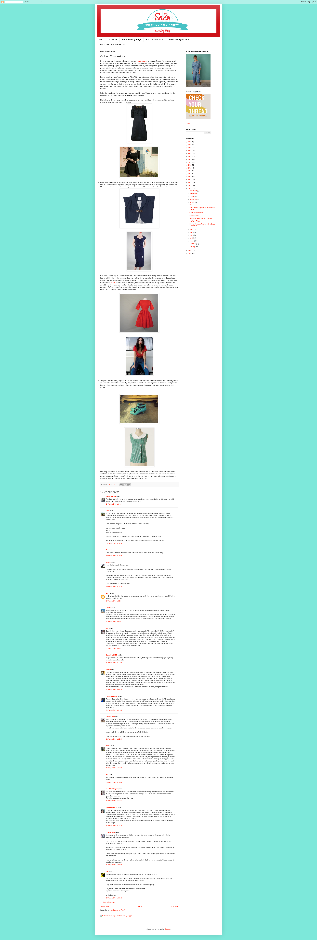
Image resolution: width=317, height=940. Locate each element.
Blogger (167, 929)
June (191, 232)
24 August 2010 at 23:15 (114, 826)
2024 (190, 148)
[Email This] (120, 484)
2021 (190, 156)
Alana (108, 550)
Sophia (108, 669)
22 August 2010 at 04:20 (114, 689)
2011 (190, 185)
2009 (190, 250)
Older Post (174, 906)
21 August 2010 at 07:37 (114, 648)
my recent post (142, 61)
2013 (190, 179)
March (192, 241)
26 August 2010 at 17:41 (114, 898)
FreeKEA (192, 205)
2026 (190, 142)
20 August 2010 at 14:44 (114, 504)
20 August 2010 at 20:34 (114, 586)
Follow (188, 124)
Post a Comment (109, 902)
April (191, 238)
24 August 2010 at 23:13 (114, 801)
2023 (190, 150)
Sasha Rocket (111, 496)
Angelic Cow (110, 832)
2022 (190, 153)
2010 (190, 188)
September (194, 199)
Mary (107, 511)
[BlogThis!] (123, 484)
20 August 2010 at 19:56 (114, 555)
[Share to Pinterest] (130, 484)
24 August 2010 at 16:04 (114, 782)
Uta (107, 628)
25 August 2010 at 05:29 (114, 865)
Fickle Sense (110, 717)
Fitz (107, 774)
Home (101, 39)
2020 (190, 159)
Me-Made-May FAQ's (131, 39)
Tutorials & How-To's (155, 39)
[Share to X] (125, 484)
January (193, 247)
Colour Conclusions (196, 212)
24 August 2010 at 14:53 (114, 768)
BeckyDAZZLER (111, 655)
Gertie (113, 282)
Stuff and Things (194, 221)
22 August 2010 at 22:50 (114, 739)
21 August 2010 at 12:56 (114, 663)
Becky (108, 746)
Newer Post (105, 906)
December (193, 191)
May (191, 235)
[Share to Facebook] (128, 484)
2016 (190, 171)
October (192, 196)
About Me (113, 39)
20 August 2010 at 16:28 (114, 543)
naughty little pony (112, 789)
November (193, 193)
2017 (190, 168)
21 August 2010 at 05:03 (114, 621)
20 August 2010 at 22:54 (114, 601)
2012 (190, 182)
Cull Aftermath (194, 215)
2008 (190, 253)
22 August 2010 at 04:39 (114, 710)
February (193, 244)
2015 (190, 174)
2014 (190, 177)
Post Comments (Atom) (117, 910)
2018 (190, 165)
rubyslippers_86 (111, 807)
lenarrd (108, 562)
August (192, 202)
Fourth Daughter (111, 696)
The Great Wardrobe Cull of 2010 (200, 218)
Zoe (109, 484)
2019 (190, 162)
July (191, 229)
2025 (190, 145)
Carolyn (108, 607)
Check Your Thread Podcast (112, 44)
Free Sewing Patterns (179, 39)
